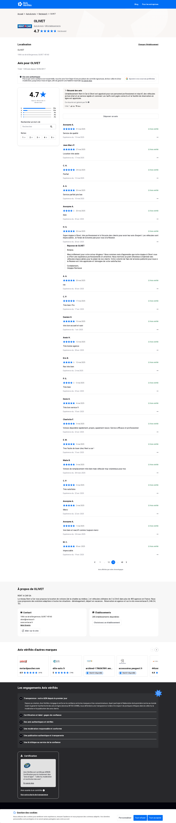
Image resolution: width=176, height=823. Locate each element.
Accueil (20, 14)
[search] (51, 126)
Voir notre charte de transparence (34, 795)
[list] (88, 666)
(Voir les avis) (61, 31)
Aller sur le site (32, 631)
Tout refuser (140, 818)
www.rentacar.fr (26, 622)
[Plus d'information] (43, 790)
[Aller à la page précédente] (95, 562)
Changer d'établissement (148, 44)
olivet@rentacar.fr (27, 619)
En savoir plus (87, 81)
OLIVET (53, 14)
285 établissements (53, 26)
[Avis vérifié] (149, 129)
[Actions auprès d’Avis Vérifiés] (157, 137)
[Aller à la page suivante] (126, 562)
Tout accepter (155, 818)
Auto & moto (31, 14)
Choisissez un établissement (107, 622)
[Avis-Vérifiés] (25, 4)
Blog (136, 4)
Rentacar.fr (43, 14)
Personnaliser (125, 818)
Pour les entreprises (150, 4)
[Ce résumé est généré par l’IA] (88, 102)
